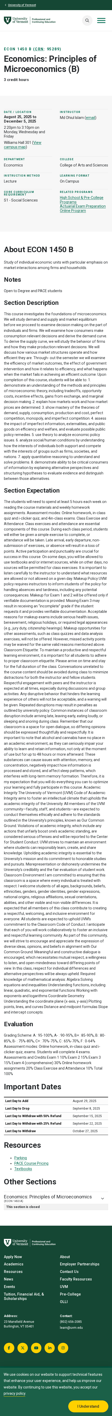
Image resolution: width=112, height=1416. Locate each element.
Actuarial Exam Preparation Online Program (83, 208)
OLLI (64, 1302)
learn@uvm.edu (71, 1328)
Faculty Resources (76, 1279)
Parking (20, 1158)
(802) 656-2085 (71, 1322)
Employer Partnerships (79, 1264)
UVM (64, 1287)
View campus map (22, 144)
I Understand (88, 1406)
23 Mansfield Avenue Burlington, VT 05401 (19, 1324)
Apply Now (13, 1257)
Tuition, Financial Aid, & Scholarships (24, 1296)
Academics (13, 1264)
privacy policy (14, 1393)
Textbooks (23, 1169)
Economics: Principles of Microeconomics (48, 1198)
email (90, 118)
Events (9, 1287)
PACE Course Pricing (31, 1163)
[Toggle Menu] (101, 20)
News (8, 1279)
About (65, 1257)
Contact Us (69, 1272)
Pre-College (70, 1294)
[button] (87, 20)
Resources (13, 1272)
